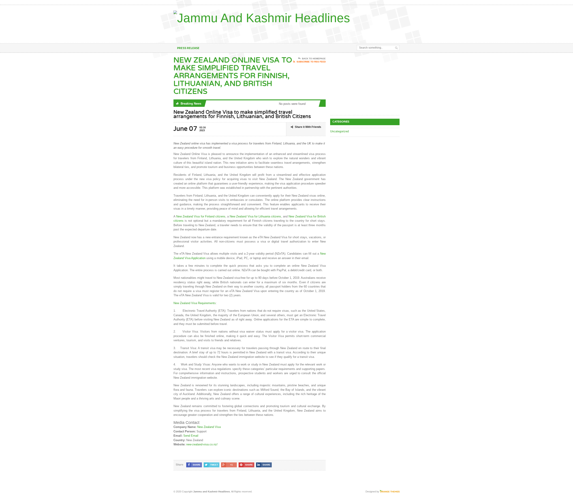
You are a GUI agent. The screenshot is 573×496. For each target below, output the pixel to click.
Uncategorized (339, 131)
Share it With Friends (308, 127)
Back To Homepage (314, 58)
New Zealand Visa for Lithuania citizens (255, 216)
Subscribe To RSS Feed (311, 61)
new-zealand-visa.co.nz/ (202, 444)
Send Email (190, 435)
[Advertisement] (347, 32)
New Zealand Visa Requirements (194, 303)
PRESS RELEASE (188, 47)
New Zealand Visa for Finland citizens (200, 216)
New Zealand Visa (209, 427)
